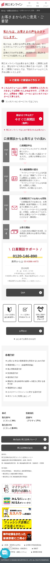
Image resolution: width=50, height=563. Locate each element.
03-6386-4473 (31, 261)
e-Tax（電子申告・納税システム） (15, 552)
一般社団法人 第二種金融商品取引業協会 (14, 476)
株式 (4, 413)
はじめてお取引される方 (26, 339)
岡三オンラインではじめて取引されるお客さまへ (26, 130)
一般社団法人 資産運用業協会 (22, 471)
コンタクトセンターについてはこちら (21, 101)
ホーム (3, 10)
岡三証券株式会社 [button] (25, 448)
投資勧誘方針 (12, 373)
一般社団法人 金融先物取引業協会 (12, 474)
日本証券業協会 (6, 471)
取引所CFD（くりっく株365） (10, 426)
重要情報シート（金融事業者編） (20, 365)
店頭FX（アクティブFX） (34, 419)
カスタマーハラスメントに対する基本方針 (24, 392)
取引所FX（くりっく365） (9, 419)
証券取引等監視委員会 (33, 545)
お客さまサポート (12, 10)
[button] (40, 313)
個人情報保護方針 (14, 369)
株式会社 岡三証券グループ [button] (25, 439)
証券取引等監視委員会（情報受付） (16, 548)
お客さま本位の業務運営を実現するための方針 (26, 361)
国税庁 (36, 548)
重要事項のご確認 (14, 388)
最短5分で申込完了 (25, 119)
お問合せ (23, 331)
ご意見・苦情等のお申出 (12, 545)
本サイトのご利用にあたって (19, 396)
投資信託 (30, 413)
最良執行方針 (12, 377)
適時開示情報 (37, 552)
